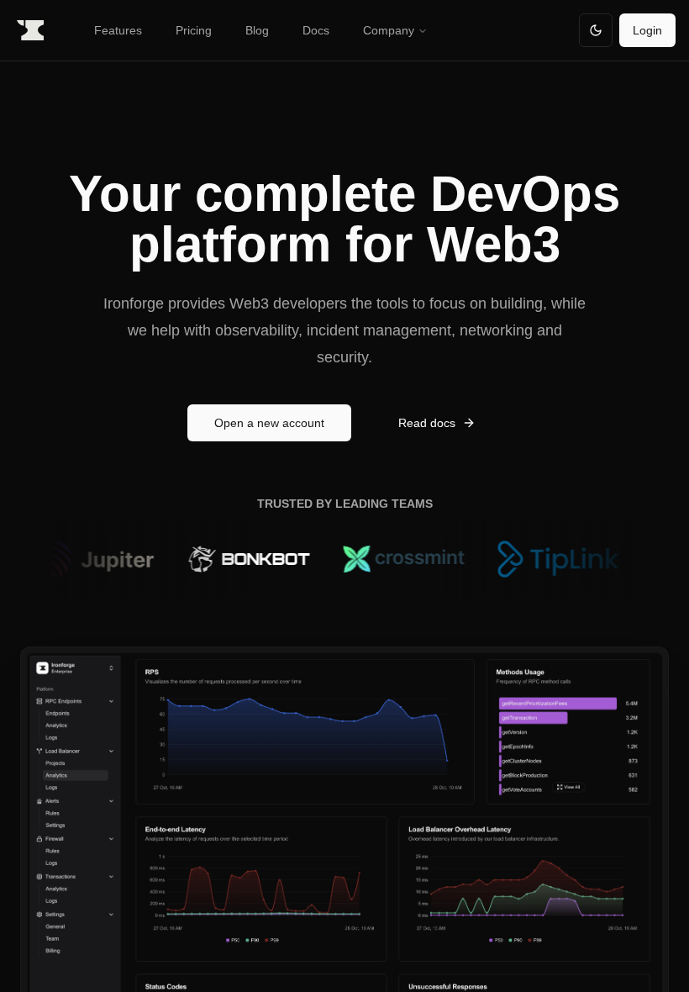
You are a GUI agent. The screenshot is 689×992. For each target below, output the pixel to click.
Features (118, 30)
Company (388, 30)
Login (647, 30)
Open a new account (269, 423)
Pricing (194, 30)
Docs (315, 30)
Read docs (426, 423)
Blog (257, 30)
